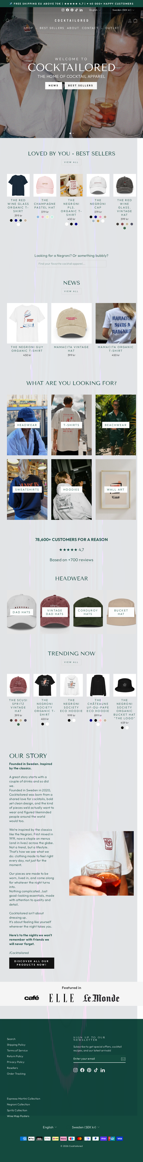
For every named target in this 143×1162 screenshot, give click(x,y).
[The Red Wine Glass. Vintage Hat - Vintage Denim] (131, 224)
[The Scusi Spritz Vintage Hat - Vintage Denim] (25, 720)
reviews (86, 559)
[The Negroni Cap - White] (102, 221)
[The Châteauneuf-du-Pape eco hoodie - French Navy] (91, 720)
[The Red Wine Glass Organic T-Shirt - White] (18, 224)
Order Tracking (16, 1073)
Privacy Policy (15, 1062)
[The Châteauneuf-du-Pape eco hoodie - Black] (95, 720)
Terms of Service (17, 1050)
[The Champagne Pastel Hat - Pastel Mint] (52, 217)
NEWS (54, 85)
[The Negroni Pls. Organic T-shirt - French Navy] (76, 224)
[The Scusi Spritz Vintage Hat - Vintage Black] (11, 720)
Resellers (12, 1068)
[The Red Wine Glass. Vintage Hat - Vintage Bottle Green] (124, 228)
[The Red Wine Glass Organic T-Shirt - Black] (11, 220)
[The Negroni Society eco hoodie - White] (74, 720)
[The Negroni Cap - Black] (91, 217)
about (73, 28)
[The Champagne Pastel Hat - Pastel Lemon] (47, 217)
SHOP (29, 28)
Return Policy (15, 1056)
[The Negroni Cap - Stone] (105, 217)
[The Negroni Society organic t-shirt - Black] (42, 724)
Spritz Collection (17, 1110)
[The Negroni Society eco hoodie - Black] (69, 720)
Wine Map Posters (18, 1116)
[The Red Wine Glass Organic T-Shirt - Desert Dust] (25, 220)
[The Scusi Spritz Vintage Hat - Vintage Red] (16, 720)
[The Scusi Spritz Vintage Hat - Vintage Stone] (20, 720)
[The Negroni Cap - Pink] (100, 217)
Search (11, 1039)
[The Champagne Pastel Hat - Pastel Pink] (42, 217)
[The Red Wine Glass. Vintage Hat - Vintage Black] (117, 224)
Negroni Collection (18, 1104)
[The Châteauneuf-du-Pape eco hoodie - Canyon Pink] (100, 720)
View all (71, 162)
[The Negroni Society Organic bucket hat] (122, 727)
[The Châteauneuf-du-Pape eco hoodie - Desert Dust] (105, 720)
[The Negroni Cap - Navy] (95, 217)
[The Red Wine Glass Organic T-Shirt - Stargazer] (20, 220)
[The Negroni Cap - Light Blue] (93, 221)
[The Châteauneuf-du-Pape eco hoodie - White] (98, 724)
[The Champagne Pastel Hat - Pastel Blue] (38, 217)
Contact (91, 28)
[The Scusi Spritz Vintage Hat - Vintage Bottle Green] (18, 724)
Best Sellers (52, 28)
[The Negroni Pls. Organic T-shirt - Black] (71, 224)
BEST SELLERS (80, 85)
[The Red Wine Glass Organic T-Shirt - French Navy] (16, 220)
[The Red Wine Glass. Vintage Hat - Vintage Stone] (127, 224)
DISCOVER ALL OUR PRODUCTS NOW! (31, 963)
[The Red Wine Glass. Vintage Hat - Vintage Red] (122, 224)
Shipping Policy (16, 1044)
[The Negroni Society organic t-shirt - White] (47, 724)
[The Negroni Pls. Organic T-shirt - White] (66, 224)
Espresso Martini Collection (23, 1098)
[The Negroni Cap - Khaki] (98, 221)
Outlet (112, 28)
